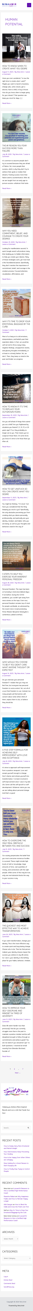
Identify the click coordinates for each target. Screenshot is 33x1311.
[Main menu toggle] (29, 5)
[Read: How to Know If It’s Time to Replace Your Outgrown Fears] (16, 388)
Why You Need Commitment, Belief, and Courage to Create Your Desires (15, 234)
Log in (6, 1276)
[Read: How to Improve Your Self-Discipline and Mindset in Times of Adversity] (16, 990)
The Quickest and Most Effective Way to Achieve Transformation (15, 928)
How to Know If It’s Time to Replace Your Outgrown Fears (15, 409)
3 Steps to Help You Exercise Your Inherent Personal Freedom (14, 577)
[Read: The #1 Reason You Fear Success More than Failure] (16, 127)
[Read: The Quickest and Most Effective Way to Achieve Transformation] (16, 907)
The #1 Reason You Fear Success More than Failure (14, 148)
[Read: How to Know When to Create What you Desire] (16, 48)
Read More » (6, 103)
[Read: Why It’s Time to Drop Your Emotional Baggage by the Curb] (16, 303)
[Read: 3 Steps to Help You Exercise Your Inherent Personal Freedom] (16, 556)
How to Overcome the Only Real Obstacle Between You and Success (15, 843)
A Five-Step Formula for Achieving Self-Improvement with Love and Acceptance (15, 754)
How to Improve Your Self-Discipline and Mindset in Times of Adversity (13, 1012)
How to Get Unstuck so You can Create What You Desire (15, 491)
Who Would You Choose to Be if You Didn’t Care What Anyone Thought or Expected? (16, 666)
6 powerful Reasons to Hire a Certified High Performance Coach (16, 1191)
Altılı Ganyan (8, 1204)
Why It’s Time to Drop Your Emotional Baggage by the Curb (16, 324)
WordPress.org (9, 1287)
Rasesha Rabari (9, 1196)
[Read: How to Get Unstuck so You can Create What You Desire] (16, 471)
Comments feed (9, 1283)
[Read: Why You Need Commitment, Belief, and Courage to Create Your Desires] (16, 213)
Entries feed (8, 1280)
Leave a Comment (8, 244)
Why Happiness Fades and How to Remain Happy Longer (16, 1199)
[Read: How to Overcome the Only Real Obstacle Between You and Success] (16, 822)
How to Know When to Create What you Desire (14, 67)
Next (18, 1073)
